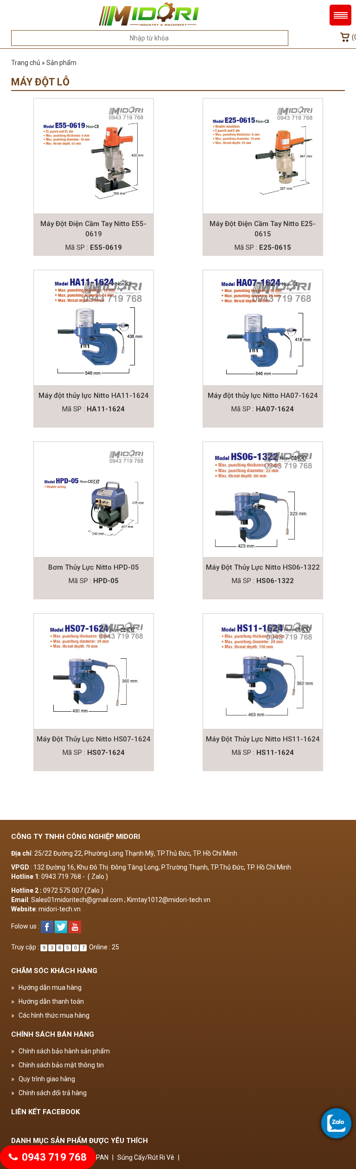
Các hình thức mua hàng (50, 1015)
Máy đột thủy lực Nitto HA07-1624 (263, 395)
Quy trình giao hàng (43, 1079)
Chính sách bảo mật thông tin (57, 1065)
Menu (340, 15)
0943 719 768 (53, 1157)
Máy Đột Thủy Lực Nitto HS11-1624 (263, 739)
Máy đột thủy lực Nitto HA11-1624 (93, 395)
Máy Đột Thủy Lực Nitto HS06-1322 (263, 567)
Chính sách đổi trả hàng (49, 1093)
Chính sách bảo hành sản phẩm (60, 1051)
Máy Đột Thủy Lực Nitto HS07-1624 (94, 739)
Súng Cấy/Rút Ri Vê (145, 1157)
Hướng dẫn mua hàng (46, 987)
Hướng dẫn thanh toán (47, 1001)
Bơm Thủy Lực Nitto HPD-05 (93, 567)
